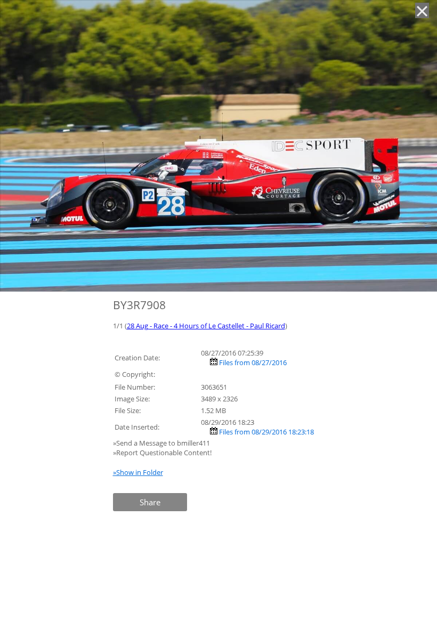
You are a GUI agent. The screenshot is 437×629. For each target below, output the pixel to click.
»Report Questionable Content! (162, 452)
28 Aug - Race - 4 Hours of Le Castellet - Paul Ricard (206, 325)
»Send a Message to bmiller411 (162, 443)
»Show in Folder (138, 472)
